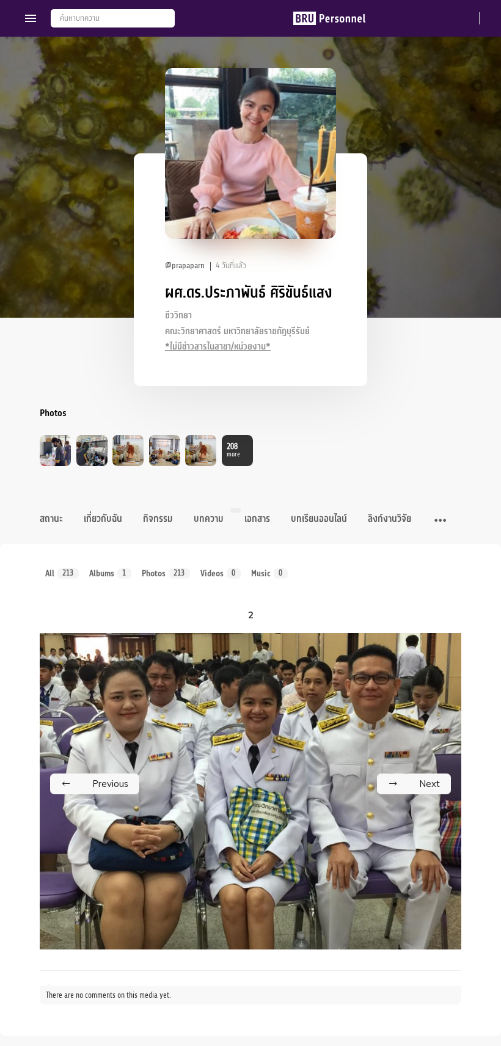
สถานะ (51, 518)
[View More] (440, 521)
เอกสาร (257, 518)
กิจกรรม (158, 518)
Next (429, 783)
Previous (110, 783)
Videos (218, 573)
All (59, 573)
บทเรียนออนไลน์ (319, 518)
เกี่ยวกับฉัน (103, 518)
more (233, 450)
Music (267, 573)
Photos (163, 573)
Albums (107, 573)
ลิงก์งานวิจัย (389, 518)
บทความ (209, 518)
